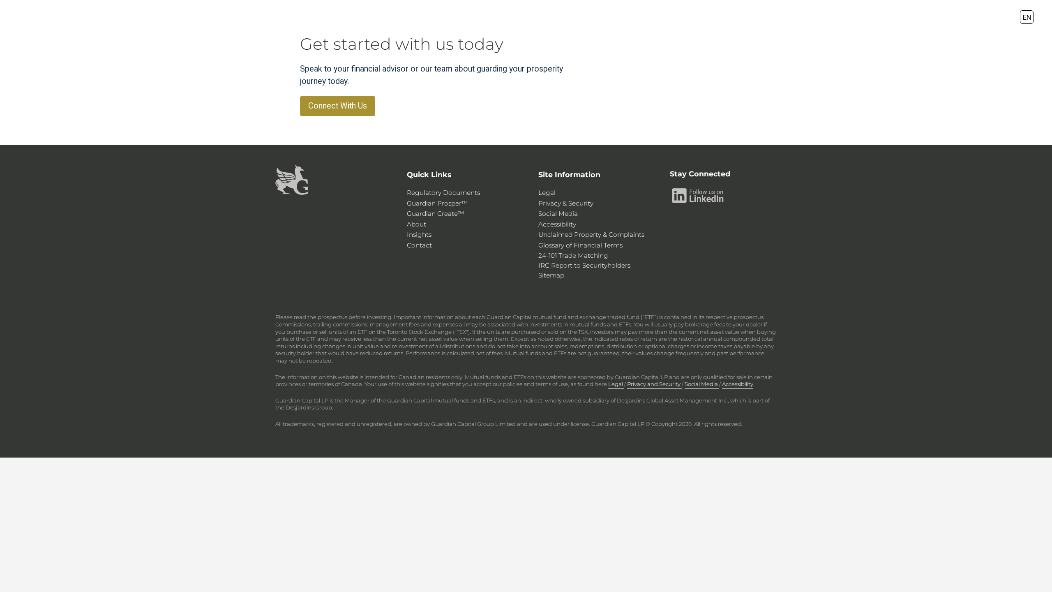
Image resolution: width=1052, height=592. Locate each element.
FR (1042, 17)
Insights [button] (563, 17)
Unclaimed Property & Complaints (591, 234)
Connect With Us (337, 106)
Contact (419, 245)
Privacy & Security (565, 203)
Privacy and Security (654, 384)
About (416, 224)
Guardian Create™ (435, 213)
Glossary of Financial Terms (580, 245)
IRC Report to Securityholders (584, 265)
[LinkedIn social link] (698, 195)
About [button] (614, 17)
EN (1027, 17)
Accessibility (557, 224)
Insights (419, 234)
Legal (547, 193)
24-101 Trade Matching (573, 255)
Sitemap (551, 275)
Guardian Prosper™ (437, 203)
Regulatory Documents (443, 193)
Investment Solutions (485, 17)
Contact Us (669, 17)
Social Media (558, 213)
